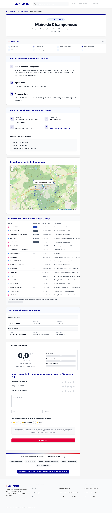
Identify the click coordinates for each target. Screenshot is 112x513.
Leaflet (60, 209)
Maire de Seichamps (16, 461)
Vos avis (61, 50)
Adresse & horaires (15, 50)
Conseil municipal (39, 50)
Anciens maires (87, 50)
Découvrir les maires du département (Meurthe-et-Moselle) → (43, 471)
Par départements (79, 4)
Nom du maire (14, 46)
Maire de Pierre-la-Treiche (69, 461)
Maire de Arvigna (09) (64, 488)
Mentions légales (36, 492)
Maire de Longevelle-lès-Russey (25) (68, 492)
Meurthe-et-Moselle (22, 11)
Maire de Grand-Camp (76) (91, 488)
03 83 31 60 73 (55, 120)
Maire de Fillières (30, 461)
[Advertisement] (94, 80)
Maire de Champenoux (43, 465)
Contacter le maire (88, 46)
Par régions (94, 4)
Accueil (34, 488)
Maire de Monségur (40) (90, 492)
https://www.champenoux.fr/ (60, 128)
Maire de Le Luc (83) (89, 497)
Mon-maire (13, 486)
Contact (34, 497)
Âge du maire (38, 46)
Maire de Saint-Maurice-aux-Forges (48, 461)
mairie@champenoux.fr (23, 128)
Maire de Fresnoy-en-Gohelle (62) (67, 497)
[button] (43, 186)
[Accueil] (6, 11)
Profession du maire (64, 46)
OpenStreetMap (67, 209)
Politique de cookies (31, 507)
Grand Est (12, 11)
